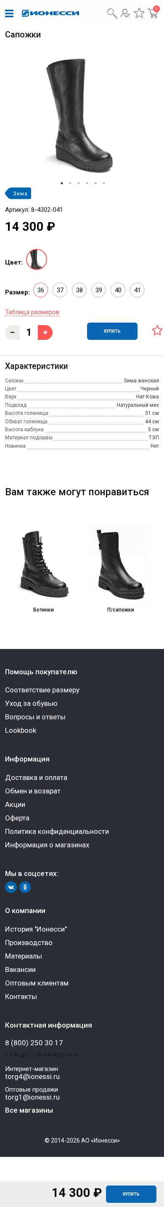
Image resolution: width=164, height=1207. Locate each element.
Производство (29, 942)
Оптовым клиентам (37, 983)
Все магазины (29, 1110)
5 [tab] (95, 183)
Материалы (23, 956)
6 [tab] (104, 183)
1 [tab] (62, 183)
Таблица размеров (32, 312)
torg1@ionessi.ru (32, 1097)
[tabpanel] (82, 116)
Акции (15, 804)
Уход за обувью (31, 703)
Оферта (17, 818)
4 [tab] (87, 183)
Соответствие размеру (42, 690)
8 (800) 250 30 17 (34, 1043)
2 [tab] (70, 183)
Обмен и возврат (33, 791)
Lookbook (20, 730)
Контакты (21, 996)
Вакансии (20, 969)
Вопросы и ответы (35, 717)
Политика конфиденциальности (57, 831)
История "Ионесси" (36, 929)
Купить (131, 1194)
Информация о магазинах (47, 845)
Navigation (9, 14)
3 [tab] (78, 183)
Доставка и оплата (36, 777)
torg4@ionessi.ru (32, 1077)
